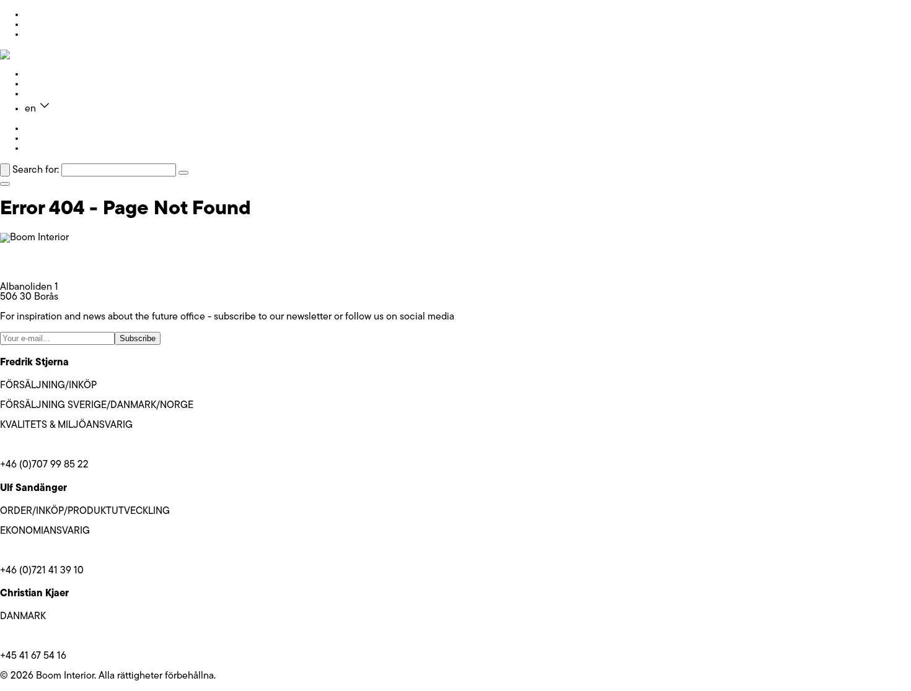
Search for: (35, 170)
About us (44, 84)
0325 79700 (26, 267)
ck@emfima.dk (31, 636)
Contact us (48, 94)
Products (44, 74)
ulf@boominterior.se (43, 551)
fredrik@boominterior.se (51, 445)
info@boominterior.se (46, 258)
